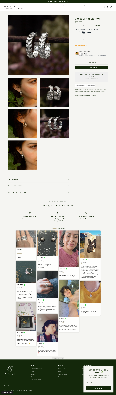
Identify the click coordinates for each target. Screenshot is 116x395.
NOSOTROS (92, 6)
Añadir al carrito (91, 62)
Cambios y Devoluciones (37, 368)
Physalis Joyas (80, 16)
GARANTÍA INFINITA (64, 6)
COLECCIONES (37, 6)
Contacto (33, 374)
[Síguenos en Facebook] (4, 385)
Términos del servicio (36, 379)
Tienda (60, 377)
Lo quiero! (98, 388)
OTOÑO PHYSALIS (49, 6)
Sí (86, 54)
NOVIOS (27, 6)
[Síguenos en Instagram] (8, 385)
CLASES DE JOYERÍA (80, 6)
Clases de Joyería (62, 374)
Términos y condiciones (36, 377)
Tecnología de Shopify (25, 390)
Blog (59, 371)
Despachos (33, 371)
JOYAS (20, 6)
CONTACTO (21, 8)
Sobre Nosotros (62, 368)
